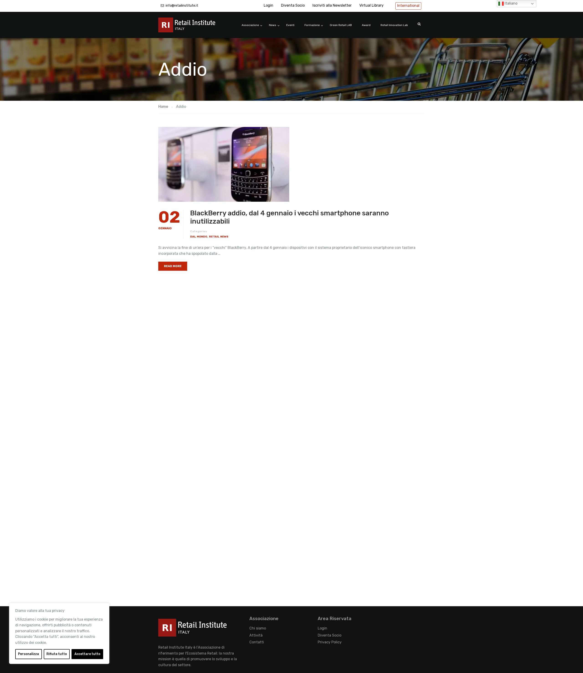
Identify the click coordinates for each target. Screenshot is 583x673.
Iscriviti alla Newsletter (332, 5)
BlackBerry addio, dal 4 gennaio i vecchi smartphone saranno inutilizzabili (289, 217)
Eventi (290, 25)
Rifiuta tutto (56, 654)
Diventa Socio (293, 5)
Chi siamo (257, 628)
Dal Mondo (198, 236)
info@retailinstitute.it (182, 6)
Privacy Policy (330, 642)
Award (366, 25)
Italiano (510, 3)
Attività (256, 635)
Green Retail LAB (341, 25)
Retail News (218, 236)
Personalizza (28, 654)
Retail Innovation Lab (394, 25)
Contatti (256, 642)
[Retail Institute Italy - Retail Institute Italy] (192, 27)
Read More (173, 266)
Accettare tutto (87, 654)
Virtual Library (371, 5)
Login (268, 5)
